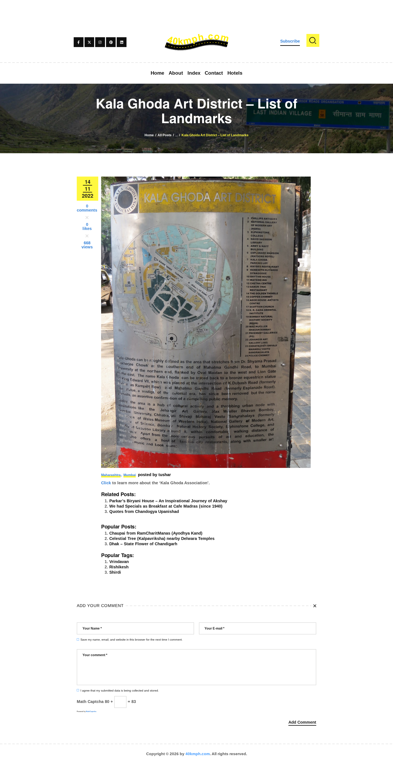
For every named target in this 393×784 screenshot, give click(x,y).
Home (149, 135)
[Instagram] (100, 42)
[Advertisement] (196, 9)
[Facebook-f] (79, 42)
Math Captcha (90, 701)
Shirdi (115, 572)
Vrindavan (119, 561)
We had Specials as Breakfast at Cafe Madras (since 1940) (165, 506)
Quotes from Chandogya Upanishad (144, 511)
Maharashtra (111, 475)
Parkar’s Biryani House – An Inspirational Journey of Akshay (168, 501)
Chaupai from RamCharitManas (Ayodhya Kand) (155, 533)
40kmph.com (197, 754)
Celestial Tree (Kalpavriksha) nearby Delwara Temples (162, 538)
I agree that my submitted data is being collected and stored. (119, 690)
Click (106, 483)
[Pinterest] (111, 42)
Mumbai (129, 475)
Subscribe (290, 41)
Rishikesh (119, 567)
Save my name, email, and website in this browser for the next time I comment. (131, 639)
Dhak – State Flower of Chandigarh (143, 544)
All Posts (165, 135)
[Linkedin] (121, 42)
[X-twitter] (89, 42)
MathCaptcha (91, 711)
